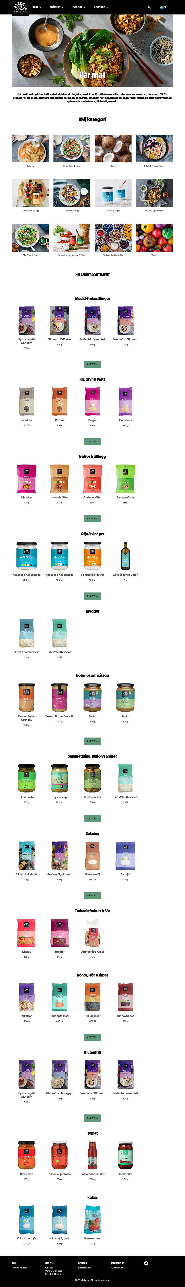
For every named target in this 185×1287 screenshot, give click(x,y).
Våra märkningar (53, 1271)
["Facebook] (147, 1264)
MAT (35, 7)
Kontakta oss (84, 1268)
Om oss (49, 1268)
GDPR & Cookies (53, 1274)
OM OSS (77, 7)
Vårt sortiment (19, 1268)
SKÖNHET (55, 7)
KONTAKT (99, 7)
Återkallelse (117, 1268)
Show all (92, 364)
